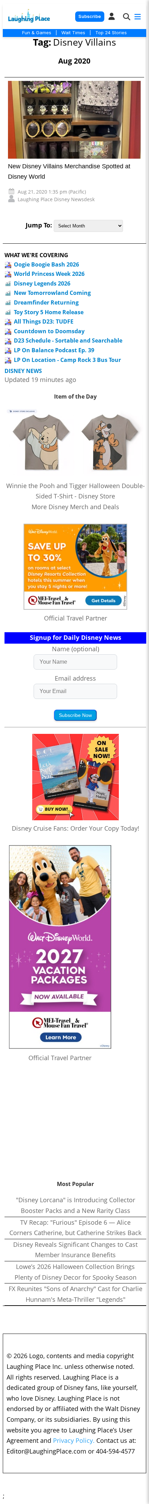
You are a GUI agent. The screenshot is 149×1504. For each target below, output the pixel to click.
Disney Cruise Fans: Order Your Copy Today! (75, 828)
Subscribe (89, 16)
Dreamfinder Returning (46, 302)
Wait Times (73, 32)
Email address (75, 678)
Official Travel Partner (75, 618)
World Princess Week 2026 (49, 274)
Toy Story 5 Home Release (49, 312)
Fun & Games (36, 32)
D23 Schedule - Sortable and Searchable (68, 340)
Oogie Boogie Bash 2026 (46, 264)
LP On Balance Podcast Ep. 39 (54, 350)
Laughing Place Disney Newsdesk (56, 199)
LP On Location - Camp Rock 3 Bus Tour (67, 360)
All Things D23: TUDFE (43, 321)
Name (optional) (75, 649)
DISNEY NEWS (23, 371)
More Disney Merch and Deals (75, 507)
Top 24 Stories (111, 32)
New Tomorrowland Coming (52, 293)
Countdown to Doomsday (49, 331)
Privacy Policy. (74, 1440)
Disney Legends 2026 (42, 283)
